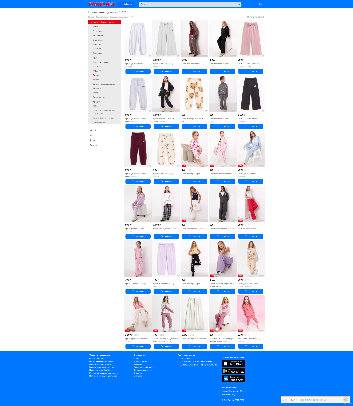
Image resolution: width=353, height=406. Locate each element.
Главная (91, 17)
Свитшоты (97, 49)
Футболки (97, 31)
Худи (95, 57)
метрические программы (317, 403)
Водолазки (98, 40)
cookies (301, 403)
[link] (102, 4)
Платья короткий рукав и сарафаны (104, 112)
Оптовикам (138, 373)
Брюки (96, 75)
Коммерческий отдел (143, 367)
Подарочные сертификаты (101, 361)
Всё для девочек (102, 17)
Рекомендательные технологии (103, 373)
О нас (136, 358)
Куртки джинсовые (101, 62)
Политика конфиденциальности (103, 376)
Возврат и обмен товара (100, 364)
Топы (95, 26)
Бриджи (96, 101)
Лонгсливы (98, 35)
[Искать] (239, 4)
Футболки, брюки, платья (119, 17)
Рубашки (97, 44)
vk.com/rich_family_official (233, 391)
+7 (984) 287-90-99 (209, 364)
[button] (251, 4)
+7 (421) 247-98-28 (189, 364)
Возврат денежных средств (101, 367)
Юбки (95, 106)
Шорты (96, 93)
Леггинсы (97, 88)
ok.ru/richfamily (228, 395)
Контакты (137, 376)
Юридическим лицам (143, 370)
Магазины (137, 364)
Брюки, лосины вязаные (104, 84)
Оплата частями (96, 358)
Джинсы (96, 79)
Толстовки (97, 53)
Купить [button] (138, 71)
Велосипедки (99, 97)
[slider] (345, 403)
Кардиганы (98, 71)
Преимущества (140, 361)
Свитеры (97, 66)
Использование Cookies (100, 370)
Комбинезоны (99, 122)
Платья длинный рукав (103, 118)
